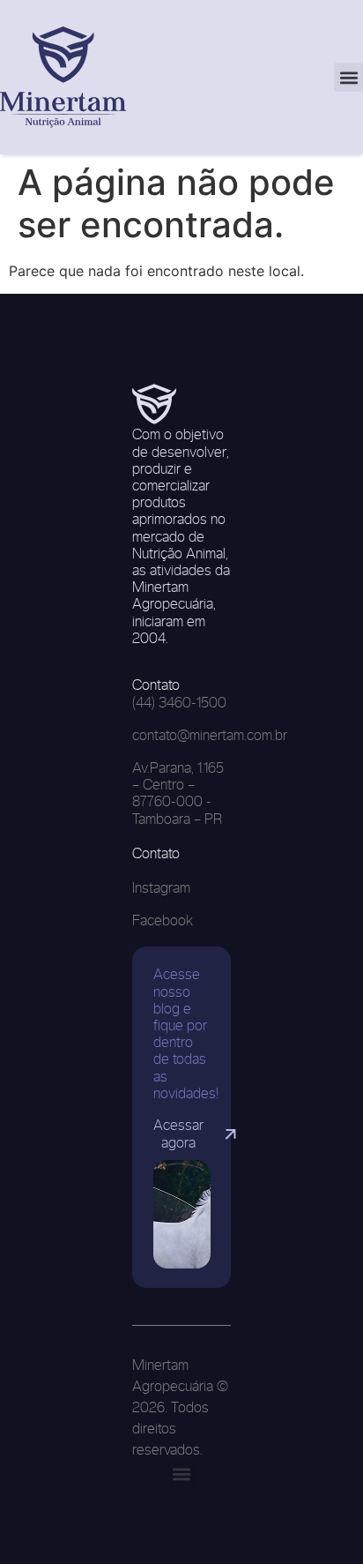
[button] (348, 77)
